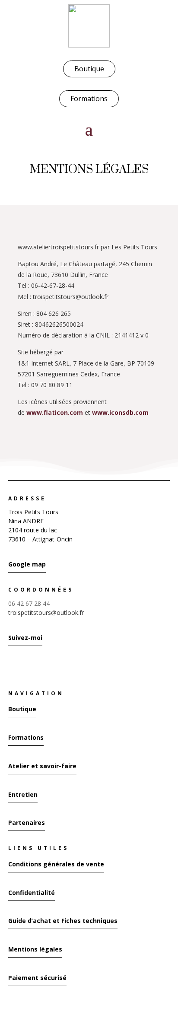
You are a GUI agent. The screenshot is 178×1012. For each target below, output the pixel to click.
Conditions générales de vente (56, 864)
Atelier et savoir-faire (42, 766)
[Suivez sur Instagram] (11, 665)
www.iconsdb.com (120, 412)
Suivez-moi (25, 637)
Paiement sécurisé (37, 978)
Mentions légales (35, 949)
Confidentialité (31, 892)
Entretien (23, 794)
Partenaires (26, 822)
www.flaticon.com (54, 412)
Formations (89, 98)
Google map (27, 564)
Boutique (89, 68)
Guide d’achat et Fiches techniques (63, 921)
